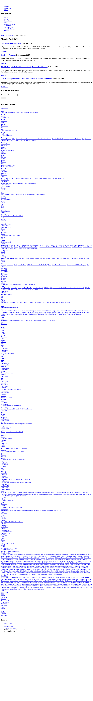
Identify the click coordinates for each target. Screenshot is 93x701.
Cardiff (40, 556)
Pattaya (21, 522)
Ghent (13, 150)
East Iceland (9, 284)
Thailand (3, 520)
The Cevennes (22, 248)
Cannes (56, 245)
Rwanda (3, 461)
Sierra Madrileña (5, 495)
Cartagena (8, 199)
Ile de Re (21, 247)
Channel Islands (5, 186)
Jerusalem (10, 307)
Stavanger (20, 423)
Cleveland (4, 196)
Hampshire (44, 559)
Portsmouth (63, 566)
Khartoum (4, 504)
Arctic (2, 122)
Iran (2, 296)
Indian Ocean (4, 291)
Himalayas (4, 276)
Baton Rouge (50, 577)
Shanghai (32, 194)
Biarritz (36, 245)
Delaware (42, 579)
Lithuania (3, 347)
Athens (11, 265)
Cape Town (4, 479)
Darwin (23, 139)
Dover (29, 558)
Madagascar (4, 350)
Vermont (48, 587)
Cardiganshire (5, 180)
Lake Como (8, 312)
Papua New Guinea (6, 438)
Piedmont (67, 312)
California (62, 577)
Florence (70, 311)
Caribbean (4, 181)
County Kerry (33, 302)
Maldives (3, 355)
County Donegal (24, 302)
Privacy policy (8, 626)
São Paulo (12, 165)
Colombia (3, 198)
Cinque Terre (55, 311)
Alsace (22, 245)
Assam (6, 288)
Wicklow (67, 302)
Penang (11, 353)
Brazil (2, 163)
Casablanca (4, 389)
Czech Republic (5, 211)
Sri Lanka (3, 497)
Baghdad (3, 299)
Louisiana (53, 581)
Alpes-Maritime (15, 245)
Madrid (50, 494)
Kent (2, 325)
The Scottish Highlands (70, 571)
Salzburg (3, 144)
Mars (2, 361)
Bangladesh (4, 145)
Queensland (65, 139)
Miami (83, 581)
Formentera (4, 494)
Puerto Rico (27, 183)
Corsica (60, 245)
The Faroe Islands (18, 216)
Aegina (3, 265)
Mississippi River (19, 582)
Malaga (55, 494)
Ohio (68, 584)
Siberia (15, 459)
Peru (2, 441)
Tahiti (2, 515)
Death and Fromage (8, 55)
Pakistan (3, 430)
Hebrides (3, 561)
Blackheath (65, 554)
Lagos (2, 415)
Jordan (3, 322)
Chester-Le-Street (59, 556)
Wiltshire (28, 574)
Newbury (48, 563)
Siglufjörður (31, 284)
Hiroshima (4, 320)
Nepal (2, 401)
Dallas (37, 579)
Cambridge (25, 556)
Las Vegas (32, 581)
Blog (5, 22)
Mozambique (4, 391)
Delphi (29, 265)
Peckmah (3, 440)
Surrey (73, 569)
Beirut (2, 343)
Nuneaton (82, 564)
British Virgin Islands (7, 166)
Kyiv (8, 548)
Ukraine (3, 546)
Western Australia (31, 140)
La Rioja (39, 494)
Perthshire (38, 566)
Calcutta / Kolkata (38, 288)
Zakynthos (4, 266)
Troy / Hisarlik (10, 543)
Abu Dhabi (4, 551)
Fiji (2, 239)
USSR (2, 594)
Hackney (38, 559)
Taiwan (3, 517)
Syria (2, 512)
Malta (2, 360)
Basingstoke (36, 554)
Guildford (33, 559)
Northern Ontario (26, 178)
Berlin (27, 258)
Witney (43, 574)
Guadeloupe (4, 271)
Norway (3, 422)
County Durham (87, 556)
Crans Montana (11, 510)
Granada (19, 494)
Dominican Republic (17, 183)
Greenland (4, 268)
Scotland (3, 466)
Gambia (3, 252)
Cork (17, 302)
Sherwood (29, 568)
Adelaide (3, 139)
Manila (3, 445)
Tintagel (28, 572)
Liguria (32, 312)
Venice (68, 314)
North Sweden (12, 507)
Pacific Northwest (6, 427)
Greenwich (4, 270)
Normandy (59, 247)
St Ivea (34, 569)
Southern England (14, 569)
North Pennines (85, 563)
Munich (69, 258)
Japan (2, 319)
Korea (2, 330)
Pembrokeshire (30, 566)
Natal (22, 479)
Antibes (26, 245)
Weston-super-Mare (84, 572)
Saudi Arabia (4, 463)
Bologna (3, 157)
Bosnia (3, 160)
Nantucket (52, 582)
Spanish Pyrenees (16, 495)
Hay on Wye (4, 275)
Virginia (53, 587)
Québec (50, 178)
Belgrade (3, 471)
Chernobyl (4, 459)
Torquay (33, 572)
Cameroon (4, 175)
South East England (66, 568)
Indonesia (3, 293)
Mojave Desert (33, 582)
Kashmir (61, 288)
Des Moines (48, 579)
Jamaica (3, 317)
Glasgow (3, 261)
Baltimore (43, 577)
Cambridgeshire (33, 556)
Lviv (11, 548)
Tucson (29, 587)
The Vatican (40, 314)
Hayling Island (72, 559)
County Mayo (41, 302)
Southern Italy (19, 314)
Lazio (28, 312)
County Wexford (50, 302)
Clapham (67, 556)
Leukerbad (30, 510)
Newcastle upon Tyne (58, 563)
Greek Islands (35, 265)
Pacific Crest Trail (87, 584)
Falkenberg (4, 507)
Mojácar (70, 494)
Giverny (16, 247)
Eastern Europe (5, 235)
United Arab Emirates (7, 550)
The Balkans (4, 527)
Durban (10, 479)
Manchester (42, 563)
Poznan (14, 448)
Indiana (16, 581)
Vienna (8, 144)
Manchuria (21, 194)
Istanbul (3, 543)
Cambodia (4, 171)
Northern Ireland (34, 564)
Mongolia (3, 383)
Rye (73, 566)
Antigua (3, 183)
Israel (2, 306)
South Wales (84, 568)
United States (4, 576)
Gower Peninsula (19, 559)
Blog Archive (10, 35)
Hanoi (2, 600)
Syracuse (25, 314)
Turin (50, 314)
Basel (2, 510)
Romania (3, 455)
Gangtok (49, 288)
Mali (2, 356)
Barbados (8, 183)
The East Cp (4, 528)
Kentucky (26, 581)
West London (57, 572)
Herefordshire (10, 561)
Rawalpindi (19, 432)
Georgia (3, 253)
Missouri (26, 582)
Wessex (50, 572)
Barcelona (35, 492)
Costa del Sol (85, 492)
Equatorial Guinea (6, 227)
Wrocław (24, 448)
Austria (3, 142)
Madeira (10, 451)
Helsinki (3, 242)
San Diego (40, 586)
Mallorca (3, 358)
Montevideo (4, 386)
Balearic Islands (27, 492)
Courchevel (66, 245)
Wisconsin (30, 589)
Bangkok (3, 522)
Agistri (7, 265)
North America (5, 417)
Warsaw (19, 448)
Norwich (52, 564)
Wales (38, 572)
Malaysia (3, 351)
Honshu (15, 320)
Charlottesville (12, 579)
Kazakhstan (4, 324)
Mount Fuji (32, 320)
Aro (2, 127)
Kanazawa (21, 320)
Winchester (4, 605)
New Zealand (5, 407)
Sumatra (10, 294)
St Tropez (14, 248)
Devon (21, 558)
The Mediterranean (6, 532)
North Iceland (17, 284)
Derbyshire (15, 558)
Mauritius (3, 366)
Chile (2, 191)
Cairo (9, 224)
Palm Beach (4, 586)
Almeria (14, 492)
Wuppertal (86, 258)
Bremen (32, 258)
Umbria (59, 314)
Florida (59, 579)
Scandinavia (4, 464)
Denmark (3, 214)
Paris (64, 247)
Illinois (12, 581)
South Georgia (5, 134)
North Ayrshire (5, 419)
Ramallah (3, 435)
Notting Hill (58, 564)
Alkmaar (3, 405)
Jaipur (57, 288)
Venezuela (4, 597)
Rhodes (69, 265)
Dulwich (33, 558)
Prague (3, 212)
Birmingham (57, 554)
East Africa (12, 112)
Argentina (3, 124)
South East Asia (12, 130)
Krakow (9, 448)
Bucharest (3, 456)
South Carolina (60, 586)
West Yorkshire (74, 572)
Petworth (51, 566)
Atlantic (3, 132)
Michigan (3, 374)
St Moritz (36, 510)
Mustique (3, 394)
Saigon (7, 600)
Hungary (3, 279)
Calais (51, 245)
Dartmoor (9, 558)
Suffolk (62, 569)
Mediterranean (5, 368)
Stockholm (19, 507)
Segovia (84, 494)
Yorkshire (59, 574)
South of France (87, 247)
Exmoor (72, 558)
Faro (2, 451)
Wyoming (36, 589)
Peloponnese (62, 265)
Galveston (64, 579)
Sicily (12, 314)
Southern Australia (74, 139)
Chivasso (48, 311)
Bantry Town (4, 302)
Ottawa (45, 178)
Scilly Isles (85, 566)
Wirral (38, 574)
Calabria (43, 311)
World (2, 607)
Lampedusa (23, 312)
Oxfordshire (8, 566)
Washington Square (69, 587)
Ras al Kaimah (15, 551)
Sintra (15, 451)
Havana (3, 207)
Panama (3, 437)
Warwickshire (44, 572)
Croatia (3, 203)
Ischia (75, 311)
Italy (2, 309)
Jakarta (5, 294)
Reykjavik (24, 284)
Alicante (8, 492)
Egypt (2, 222)
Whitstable (4, 574)
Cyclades (23, 265)
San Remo (86, 312)
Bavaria (23, 258)
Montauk (46, 582)
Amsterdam (9, 405)
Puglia (77, 312)
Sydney (82, 139)
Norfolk (67, 563)
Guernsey (3, 188)
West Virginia (5, 589)
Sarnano (8, 314)
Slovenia (3, 476)
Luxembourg (4, 348)
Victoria (23, 140)
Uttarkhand (35, 289)
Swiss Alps (43, 510)
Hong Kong (14, 194)
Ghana (3, 260)
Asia (2, 129)
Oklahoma (74, 584)
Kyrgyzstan (4, 337)
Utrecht (18, 405)
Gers (12, 247)
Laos (2, 338)
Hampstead (51, 559)
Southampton (4, 569)
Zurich (60, 510)
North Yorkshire (25, 564)
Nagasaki (38, 320)
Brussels (8, 150)
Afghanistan (4, 108)
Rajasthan (87, 288)
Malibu (62, 581)
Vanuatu (3, 595)
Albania (3, 114)
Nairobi (3, 329)
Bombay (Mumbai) (27, 288)
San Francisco (48, 586)
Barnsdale (30, 554)
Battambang (4, 173)
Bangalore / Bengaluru (14, 288)
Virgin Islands (5, 602)
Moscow (9, 459)
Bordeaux (42, 245)
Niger (2, 412)
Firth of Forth (87, 558)
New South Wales (57, 139)
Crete (19, 265)
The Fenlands (13, 571)
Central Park (4, 579)
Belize (2, 152)
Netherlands (4, 404)
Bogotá (3, 199)
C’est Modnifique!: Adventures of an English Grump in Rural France (26, 78)
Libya (2, 345)
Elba (66, 311)
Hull (28, 561)
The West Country (11, 572)
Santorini (74, 265)
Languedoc (27, 247)
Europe (3, 234)
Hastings (57, 559)
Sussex (77, 569)
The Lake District (36, 571)
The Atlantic (4, 525)
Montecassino (42, 312)
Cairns (13, 139)
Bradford (79, 554)
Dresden (37, 258)
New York (16, 584)
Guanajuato (9, 373)
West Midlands (65, 572)
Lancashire (88, 561)
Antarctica (4, 121)
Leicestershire (5, 563)
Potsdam (74, 258)
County (3, 201)
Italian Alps (80, 311)
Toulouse (29, 248)
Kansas (21, 581)
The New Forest (46, 571)
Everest (3, 237)
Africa (2, 111)
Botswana (3, 162)
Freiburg (48, 258)
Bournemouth (72, 554)
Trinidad (33, 183)
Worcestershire (49, 574)
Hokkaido (10, 320)
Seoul (2, 332)
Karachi (3, 432)
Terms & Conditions (10, 628)
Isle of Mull (63, 561)
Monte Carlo (4, 381)
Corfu (15, 265)
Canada (3, 176)
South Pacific (4, 487)
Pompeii (72, 312)
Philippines (4, 443)
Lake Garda (15, 312)
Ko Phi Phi (9, 522)
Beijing (3, 194)
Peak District (16, 566)
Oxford (3, 566)
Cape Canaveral (79, 577)
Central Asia (4, 130)
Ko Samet (16, 522)
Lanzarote (45, 494)
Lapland (8, 242)
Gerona (14, 494)
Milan (36, 312)
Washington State (80, 587)
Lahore (8, 432)
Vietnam (3, 599)
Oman (2, 425)
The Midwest (23, 587)
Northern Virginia (62, 584)
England (63, 558)
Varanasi (41, 289)
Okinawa (43, 320)
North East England (75, 563)
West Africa (34, 112)
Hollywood (87, 579)
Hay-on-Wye (64, 559)
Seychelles (4, 473)
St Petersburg (21, 459)
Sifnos (79, 265)
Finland (3, 240)
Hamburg (53, 258)
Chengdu (8, 194)
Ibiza (23, 494)
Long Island (38, 581)
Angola (3, 119)
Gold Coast (41, 139)
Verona (73, 314)
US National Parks (37, 587)
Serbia (2, 469)
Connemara (12, 302)
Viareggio (78, 314)
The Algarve (20, 451)
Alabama (3, 577)
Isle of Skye (70, 561)
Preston (69, 566)
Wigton (9, 574)
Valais (48, 510)
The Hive (28, 571)
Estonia (3, 229)
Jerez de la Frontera (30, 494)
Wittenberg (80, 258)
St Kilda (39, 569)
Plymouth (57, 566)
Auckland (3, 409)
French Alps (88, 245)
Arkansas (33, 577)
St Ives (3, 499)
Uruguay (3, 590)
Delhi (45, 288)
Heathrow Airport (82, 559)
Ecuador (3, 221)
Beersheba (4, 307)
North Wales (4, 564)
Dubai (2, 217)
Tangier (19, 389)
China (2, 193)
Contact (6, 30)
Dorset (25, 558)
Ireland (3, 301)
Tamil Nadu (17, 289)
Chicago (3, 189)
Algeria (3, 116)
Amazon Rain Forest (7, 482)
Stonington (77, 586)
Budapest (3, 281)
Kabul (2, 109)
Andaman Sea (5, 117)
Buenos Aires (4, 126)
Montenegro (4, 384)
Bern (5, 510)
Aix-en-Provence (6, 245)
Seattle (54, 586)
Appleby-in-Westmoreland (14, 554)
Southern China (40, 194)
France (3, 243)
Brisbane (8, 139)
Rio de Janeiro (5, 165)
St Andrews (28, 569)
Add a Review (8, 27)
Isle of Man (4, 304)
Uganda (3, 545)
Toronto (55, 178)
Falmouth (78, 558)
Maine (58, 581)
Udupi (29, 289)
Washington (59, 587)
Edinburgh (58, 558)
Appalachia (22, 577)
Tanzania (3, 518)
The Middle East (5, 533)
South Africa (27, 112)
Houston (3, 581)
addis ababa (4, 232)
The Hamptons (15, 587)
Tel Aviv (15, 307)
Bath (42, 554)
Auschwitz (4, 448)
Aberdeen (3, 554)
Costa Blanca (77, 492)
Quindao (27, 194)
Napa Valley (59, 582)
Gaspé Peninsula (15, 178)
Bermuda (3, 153)
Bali (2, 294)
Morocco (3, 387)
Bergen (3, 423)
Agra (2, 288)
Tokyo (53, 320)
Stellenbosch (28, 479)
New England (72, 582)
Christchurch (10, 409)
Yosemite (41, 589)
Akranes (3, 284)
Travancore (24, 289)
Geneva (19, 510)
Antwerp (3, 150)
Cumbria (3, 558)
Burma (3, 170)
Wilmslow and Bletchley (19, 574)
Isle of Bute (33, 561)
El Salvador (4, 225)
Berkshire (51, 554)
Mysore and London (6, 397)
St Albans (22, 569)
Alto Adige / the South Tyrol (9, 311)
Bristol (90, 554)
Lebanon (3, 342)
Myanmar (3, 396)
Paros (53, 265)
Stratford (44, 569)
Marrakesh (13, 389)
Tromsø (30, 423)
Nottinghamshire (74, 564)
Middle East (4, 376)
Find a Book (8, 21)
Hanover (59, 258)
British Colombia (6, 178)
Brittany (47, 245)
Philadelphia (25, 586)
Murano (49, 312)
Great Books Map (9, 29)
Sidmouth (52, 568)
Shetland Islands (37, 568)
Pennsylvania (17, 586)
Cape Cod (87, 577)
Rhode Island (33, 586)
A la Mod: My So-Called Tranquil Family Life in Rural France (24, 67)
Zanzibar (3, 613)
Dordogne (73, 245)
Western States (13, 589)
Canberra (18, 139)
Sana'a (2, 610)
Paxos (57, 265)
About (6, 19)
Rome (81, 312)
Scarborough (78, 566)
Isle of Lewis (48, 561)
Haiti (2, 273)
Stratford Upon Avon (53, 569)
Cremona (62, 311)
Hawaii (82, 579)
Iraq (2, 297)
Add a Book (7, 25)
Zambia (3, 612)
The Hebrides (21, 571)
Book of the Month (9, 24)
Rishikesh (3, 289)
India (2, 286)
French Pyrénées (5, 247)
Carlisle (44, 556)
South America (5, 481)
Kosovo (3, 333)
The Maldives (5, 530)
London (31, 563)
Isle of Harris (41, 561)
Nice (54, 247)
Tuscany (54, 314)
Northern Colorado (51, 584)
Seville (89, 494)
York (55, 574)
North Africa (19, 112)
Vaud (51, 510)
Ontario (41, 178)
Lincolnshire (12, 563)
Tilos (88, 265)
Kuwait (3, 335)
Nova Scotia (34, 178)
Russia (3, 458)
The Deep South (5, 587)
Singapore (4, 474)
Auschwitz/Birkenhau (7, 135)
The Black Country (85, 569)
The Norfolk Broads (57, 571)
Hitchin (25, 561)
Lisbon (6, 451)
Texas (88, 586)
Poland (3, 446)
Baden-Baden (5, 258)
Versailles (35, 248)
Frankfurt (42, 258)
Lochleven (26, 563)
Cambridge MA (69, 577)
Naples (54, 312)
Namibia (3, 399)
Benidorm (50, 492)
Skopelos (83, 265)
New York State (23, 584)
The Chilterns (5, 571)
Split (2, 204)
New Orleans (8, 584)
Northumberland (44, 564)
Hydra (41, 265)
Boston (57, 577)
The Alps (18, 235)
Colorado (24, 579)
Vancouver (60, 178)
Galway (62, 302)
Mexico (3, 371)
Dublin (58, 302)
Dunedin (16, 409)
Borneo (3, 158)
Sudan (2, 502)
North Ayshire (5, 420)
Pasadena (10, 586)
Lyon (40, 247)
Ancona (27, 311)
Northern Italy (60, 312)
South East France (77, 247)
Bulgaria (3, 168)
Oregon (79, 584)
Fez (9, 389)
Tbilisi (2, 255)
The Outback (16, 140)
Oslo (15, 423)
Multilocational (5, 392)
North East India (79, 288)
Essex (68, 558)
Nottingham (65, 564)
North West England (14, 564)
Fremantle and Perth (32, 139)
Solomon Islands (5, 489)
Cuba (2, 206)
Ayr (2, 468)
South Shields (76, 568)
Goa (53, 288)
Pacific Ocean (5, 428)
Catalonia (65, 492)
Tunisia (3, 540)
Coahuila (3, 373)
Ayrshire (24, 554)
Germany (3, 257)
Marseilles (45, 247)
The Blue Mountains (7, 140)
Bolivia (3, 155)
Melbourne (48, 139)
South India (10, 289)
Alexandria (4, 224)
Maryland (78, 581)
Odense (10, 216)
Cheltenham (50, 556)
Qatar (2, 453)
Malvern (36, 563)
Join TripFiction (66, 684)
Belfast (46, 554)
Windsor (34, 574)
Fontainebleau (80, 245)
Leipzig (64, 258)
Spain (2, 491)
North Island (23, 409)
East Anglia (44, 558)
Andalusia (19, 492)
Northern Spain (77, 494)
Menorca (65, 494)
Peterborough (45, 566)
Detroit (54, 579)
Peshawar (13, 432)
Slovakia (12, 235)
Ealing (38, 558)
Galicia (10, 494)
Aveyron (31, 245)
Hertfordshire (18, 561)
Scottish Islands (21, 568)
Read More (4, 51)
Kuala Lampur (5, 353)
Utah (44, 587)
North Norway (9, 423)
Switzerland (4, 509)
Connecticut (31, 579)
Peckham (23, 566)
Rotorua (29, 409)
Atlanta (38, 577)
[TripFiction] (9, 3)
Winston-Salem (22, 589)
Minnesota (4, 582)
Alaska (8, 577)
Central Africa (5, 112)
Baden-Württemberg (15, 258)
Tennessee (84, 586)
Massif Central (5, 365)
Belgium (3, 148)
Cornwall (73, 556)
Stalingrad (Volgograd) (7, 500)
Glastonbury (9, 559)
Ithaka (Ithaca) (47, 265)
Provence (68, 247)
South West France (6, 248)
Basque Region (42, 492)
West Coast (89, 587)
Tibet (2, 536)
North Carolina (32, 584)
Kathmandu (4, 402)
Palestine (3, 433)
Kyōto (26, 320)
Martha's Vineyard (70, 581)
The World (4, 535)
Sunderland (67, 569)
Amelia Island (14, 577)
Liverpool (19, 563)
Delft (14, 405)
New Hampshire (81, 582)
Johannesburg (16, 479)
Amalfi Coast (21, 311)
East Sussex (51, 558)
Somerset (57, 568)
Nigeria (3, 414)
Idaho (7, 581)
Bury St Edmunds (16, 556)
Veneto (64, 314)
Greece (3, 263)
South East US (5, 486)
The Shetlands (81, 571)
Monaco (50, 247)
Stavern (25, 423)
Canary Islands (57, 492)
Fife (82, 558)
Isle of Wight (77, 561)
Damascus (4, 513)
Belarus (3, 147)
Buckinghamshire (6, 556)
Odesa (15, 548)
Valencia (23, 495)
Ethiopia (3, 230)
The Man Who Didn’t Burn (11, 43)
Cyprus (3, 209)
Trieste (46, 314)
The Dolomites (33, 314)
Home (6, 17)
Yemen (3, 608)
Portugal (3, 450)
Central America (5, 185)
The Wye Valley (21, 572)
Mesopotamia (4, 369)
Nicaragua (4, 410)
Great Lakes (75, 579)
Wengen (55, 510)
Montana (40, 582)
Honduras (3, 278)
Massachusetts (5, 363)
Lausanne (24, 510)
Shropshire (46, 568)
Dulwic (3, 219)
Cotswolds (79, 556)
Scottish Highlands (11, 568)
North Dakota (41, 584)
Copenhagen (4, 216)
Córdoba (70, 492)
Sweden (3, 505)
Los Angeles (46, 581)
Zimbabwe (4, 615)
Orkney (87, 564)
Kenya (3, 327)
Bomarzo (38, 311)
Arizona (28, 577)
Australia (3, 137)
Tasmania (88, 139)
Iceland (3, 283)
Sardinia (3, 314)
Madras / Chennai (69, 288)
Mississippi (10, 582)
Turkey (3, 541)
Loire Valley (34, 247)
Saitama (49, 320)
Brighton (84, 554)
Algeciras (3, 492)
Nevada (65, 582)
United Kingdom (5, 553)
